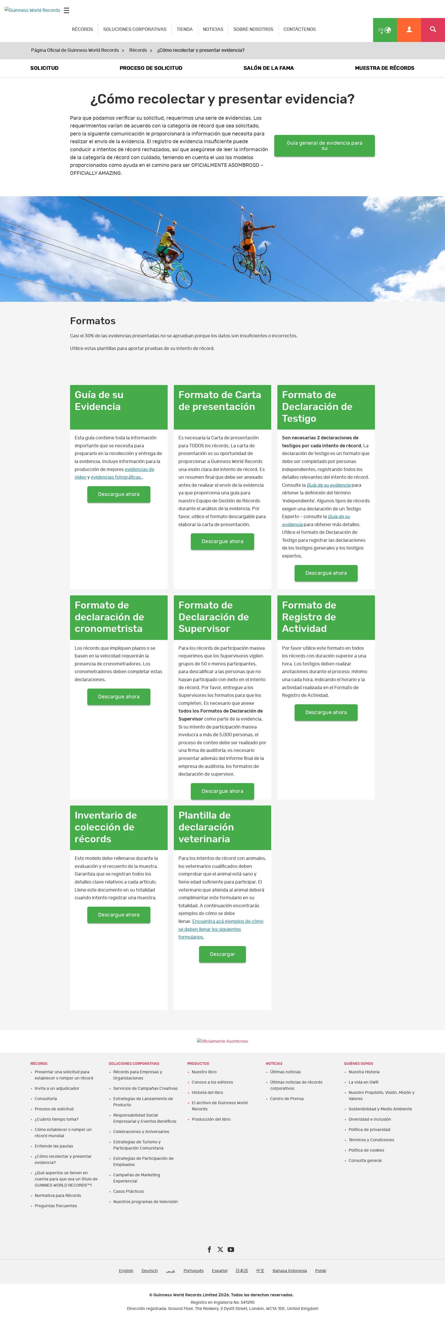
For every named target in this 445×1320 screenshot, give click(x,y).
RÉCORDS (82, 29)
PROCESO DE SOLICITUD (151, 68)
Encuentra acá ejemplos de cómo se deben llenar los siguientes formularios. (220, 929)
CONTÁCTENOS (300, 29)
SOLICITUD (44, 68)
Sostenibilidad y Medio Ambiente (380, 1109)
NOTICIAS (213, 29)
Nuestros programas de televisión (145, 1202)
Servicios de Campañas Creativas (145, 1088)
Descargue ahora (119, 494)
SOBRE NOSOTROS (253, 29)
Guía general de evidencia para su (325, 146)
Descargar (222, 954)
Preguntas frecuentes (56, 1206)
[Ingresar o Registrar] (409, 30)
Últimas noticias (285, 1072)
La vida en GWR (363, 1082)
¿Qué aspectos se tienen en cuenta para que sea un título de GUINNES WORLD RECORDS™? (66, 1179)
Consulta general (365, 1161)
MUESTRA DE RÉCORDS (385, 68)
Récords (138, 50)
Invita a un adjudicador (57, 1088)
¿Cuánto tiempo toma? (56, 1119)
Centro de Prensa (287, 1099)
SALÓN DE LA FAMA (269, 68)
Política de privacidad (369, 1130)
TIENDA (185, 29)
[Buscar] (433, 30)
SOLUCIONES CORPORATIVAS (134, 29)
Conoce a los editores (212, 1082)
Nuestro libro (204, 1072)
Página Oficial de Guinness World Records (75, 50)
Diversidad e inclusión (370, 1119)
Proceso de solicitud (54, 1109)
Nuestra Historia (364, 1072)
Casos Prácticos (128, 1191)
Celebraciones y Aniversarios (141, 1132)
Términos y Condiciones (371, 1140)
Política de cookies (366, 1150)
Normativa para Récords (58, 1196)
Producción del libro (211, 1119)
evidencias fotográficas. (116, 477)
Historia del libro (207, 1093)
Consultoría (46, 1099)
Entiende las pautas (54, 1146)
